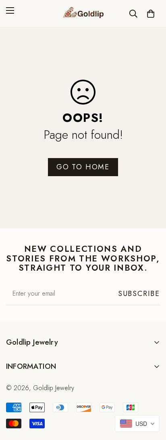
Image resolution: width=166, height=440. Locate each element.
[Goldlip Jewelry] (83, 13)
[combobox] (137, 423)
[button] (150, 13)
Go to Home (83, 167)
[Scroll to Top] (151, 397)
